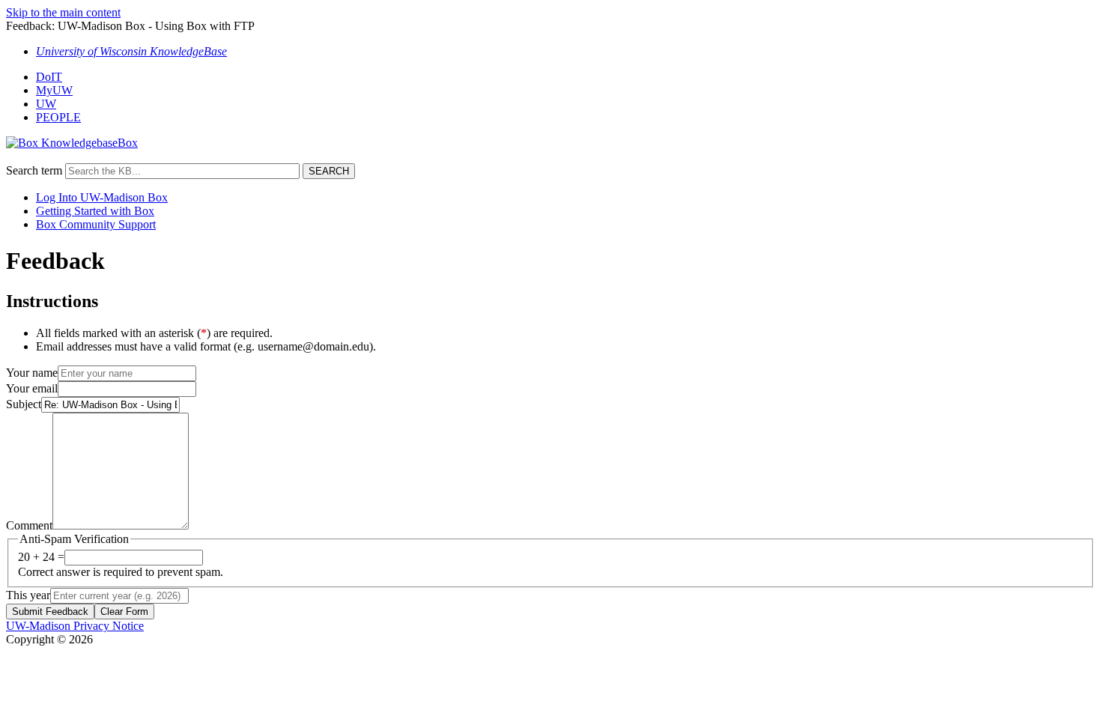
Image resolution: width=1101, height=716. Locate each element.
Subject (23, 404)
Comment (29, 525)
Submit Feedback (50, 611)
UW (46, 103)
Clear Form (124, 611)
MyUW (54, 90)
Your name (32, 372)
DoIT (49, 76)
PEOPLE (58, 117)
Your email (32, 388)
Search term (34, 170)
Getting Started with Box (95, 210)
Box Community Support (96, 224)
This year (28, 595)
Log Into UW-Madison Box (102, 197)
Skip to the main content (63, 12)
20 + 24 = (41, 556)
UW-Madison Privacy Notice (75, 625)
